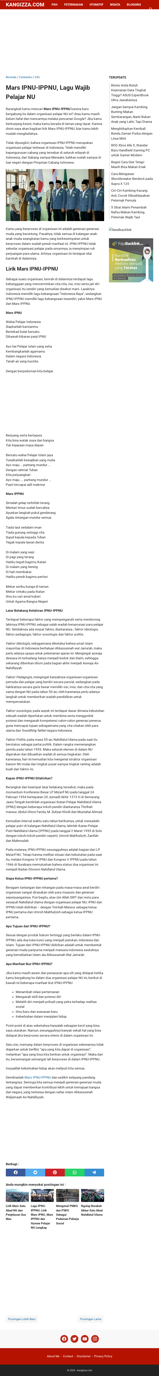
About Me (53, 1356)
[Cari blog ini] (151, 9)
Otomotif (96, 4)
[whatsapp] (74, 1172)
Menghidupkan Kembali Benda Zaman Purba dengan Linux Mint (131, 133)
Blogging (134, 4)
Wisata (115, 4)
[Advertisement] (79, 42)
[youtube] (85, 1339)
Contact (68, 1356)
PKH (55, 4)
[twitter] (35, 1172)
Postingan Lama (90, 1319)
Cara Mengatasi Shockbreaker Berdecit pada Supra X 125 (132, 179)
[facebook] (15, 1172)
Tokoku (39, 14)
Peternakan (73, 4)
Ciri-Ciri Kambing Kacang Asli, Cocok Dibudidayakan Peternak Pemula (130, 195)
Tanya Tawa (18, 14)
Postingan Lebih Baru (21, 1319)
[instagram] (95, 1339)
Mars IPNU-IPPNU (37, 1077)
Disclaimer (84, 1356)
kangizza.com (25, 5)
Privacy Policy (103, 1356)
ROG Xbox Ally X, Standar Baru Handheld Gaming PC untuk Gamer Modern (130, 150)
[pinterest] (55, 1172)
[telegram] (94, 1172)
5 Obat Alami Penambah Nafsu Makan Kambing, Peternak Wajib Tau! (129, 212)
